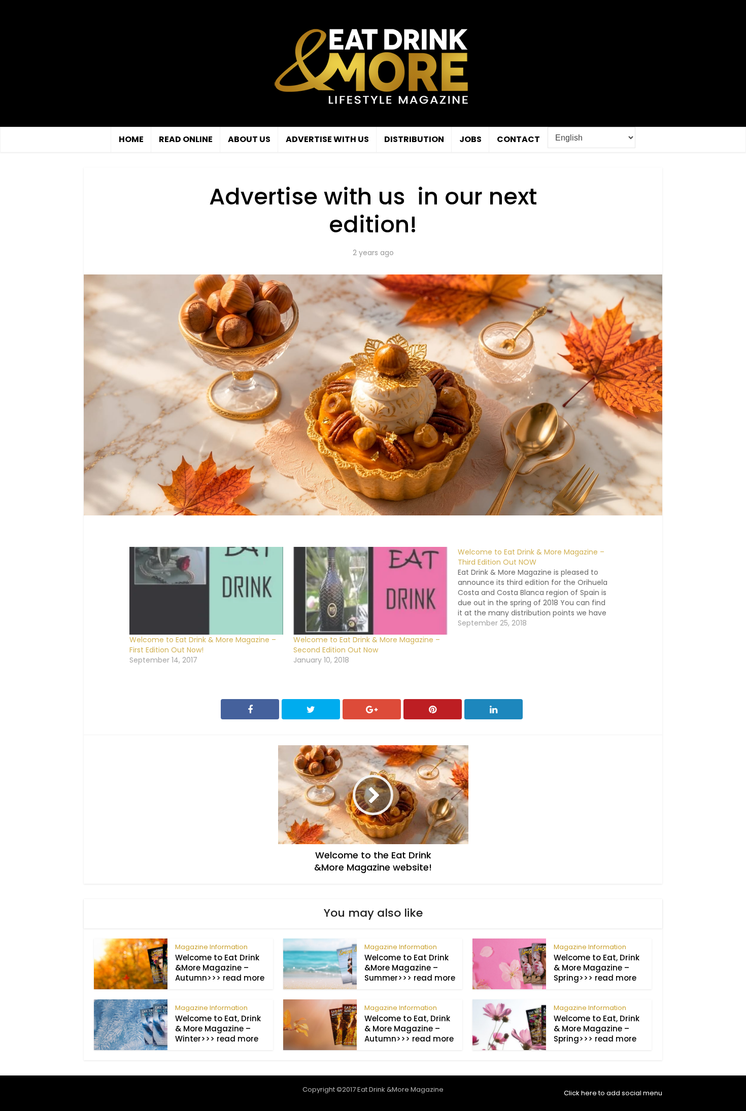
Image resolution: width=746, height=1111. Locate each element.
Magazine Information (211, 947)
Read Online (186, 139)
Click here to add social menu (613, 1093)
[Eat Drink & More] (373, 65)
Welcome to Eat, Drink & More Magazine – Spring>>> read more (596, 967)
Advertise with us (327, 139)
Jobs (470, 139)
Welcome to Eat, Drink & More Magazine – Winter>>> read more (218, 1028)
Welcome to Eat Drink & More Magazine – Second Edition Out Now (366, 645)
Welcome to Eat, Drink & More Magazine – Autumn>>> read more (409, 1028)
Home (131, 139)
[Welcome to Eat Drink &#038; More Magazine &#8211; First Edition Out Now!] (206, 591)
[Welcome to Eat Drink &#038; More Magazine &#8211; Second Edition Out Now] (370, 591)
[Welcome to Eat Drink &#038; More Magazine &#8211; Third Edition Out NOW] (540, 587)
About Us (249, 139)
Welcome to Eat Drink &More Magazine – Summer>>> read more (409, 967)
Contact (518, 139)
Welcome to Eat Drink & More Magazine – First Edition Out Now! (202, 645)
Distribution (414, 139)
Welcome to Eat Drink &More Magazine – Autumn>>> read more (219, 967)
